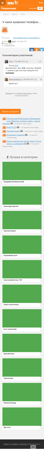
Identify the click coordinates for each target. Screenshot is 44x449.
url (27, 61)
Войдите (9, 93)
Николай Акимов (10, 231)
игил (10, 43)
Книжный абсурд (10, 403)
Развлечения (8, 8)
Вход (41, 3)
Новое (22, 14)
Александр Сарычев (11, 206)
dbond (13, 41)
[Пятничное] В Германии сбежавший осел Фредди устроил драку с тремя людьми (21, 121)
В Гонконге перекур (16, 135)
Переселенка (8, 378)
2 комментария (9, 45)
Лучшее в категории (23, 157)
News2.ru (7, 444)
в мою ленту (33, 8)
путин (6, 43)
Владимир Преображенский (14, 182)
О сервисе (14, 444)
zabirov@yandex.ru (15, 79)
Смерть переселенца (11, 305)
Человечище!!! (13, 131)
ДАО (17, 65)
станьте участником (24, 93)
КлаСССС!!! (11, 127)
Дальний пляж (9, 354)
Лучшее (6, 14)
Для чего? (7, 427)
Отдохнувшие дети (10, 255)
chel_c (11, 61)
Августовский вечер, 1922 (13, 280)
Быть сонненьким (10, 329)
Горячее (14, 14)
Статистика (23, 444)
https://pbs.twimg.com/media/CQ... (26, 38)
